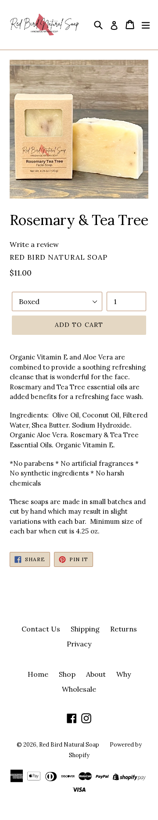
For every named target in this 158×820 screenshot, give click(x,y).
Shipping (85, 628)
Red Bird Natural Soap (69, 744)
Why (123, 674)
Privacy (79, 643)
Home (38, 674)
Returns (123, 628)
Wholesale (79, 689)
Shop (67, 674)
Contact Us (41, 628)
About (96, 674)
